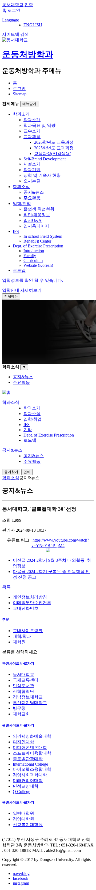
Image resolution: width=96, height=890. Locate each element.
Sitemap (19, 94)
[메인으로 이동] (6, 392)
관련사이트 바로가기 (18, 663)
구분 (5, 620)
